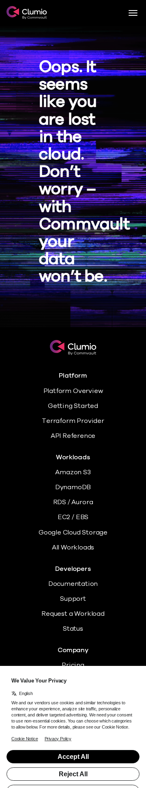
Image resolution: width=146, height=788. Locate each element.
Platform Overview (73, 391)
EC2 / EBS (73, 517)
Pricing (73, 665)
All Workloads (73, 547)
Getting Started (73, 405)
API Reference (73, 435)
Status (73, 628)
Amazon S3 (72, 472)
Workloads (73, 457)
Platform (73, 376)
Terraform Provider (73, 420)
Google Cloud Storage (73, 532)
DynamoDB (73, 487)
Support (73, 598)
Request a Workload (73, 613)
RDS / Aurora (73, 502)
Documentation (73, 583)
